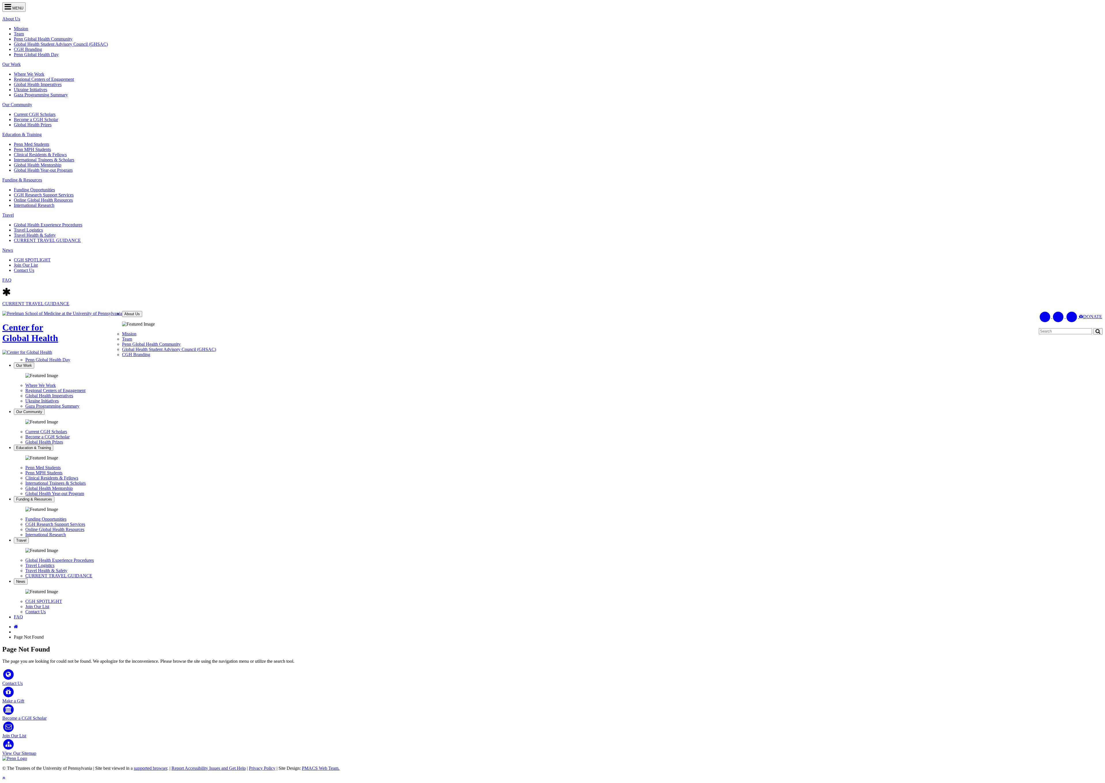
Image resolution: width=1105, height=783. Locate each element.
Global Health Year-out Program (43, 170)
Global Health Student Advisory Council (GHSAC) (61, 44)
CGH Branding (28, 49)
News (7, 250)
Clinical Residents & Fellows (40, 154)
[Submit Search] (1098, 331)
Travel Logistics (28, 230)
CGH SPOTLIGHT (32, 259)
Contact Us (24, 270)
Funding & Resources (22, 179)
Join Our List (26, 265)
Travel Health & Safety (35, 235)
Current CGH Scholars (35, 114)
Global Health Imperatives (38, 84)
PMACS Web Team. (321, 768)
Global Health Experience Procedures (48, 224)
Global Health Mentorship (37, 165)
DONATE (1092, 316)
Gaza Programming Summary (41, 94)
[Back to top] (3, 778)
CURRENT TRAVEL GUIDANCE (47, 240)
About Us (11, 18)
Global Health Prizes (33, 124)
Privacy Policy (262, 768)
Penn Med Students (31, 144)
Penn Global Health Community (43, 39)
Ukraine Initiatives (30, 89)
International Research (34, 205)
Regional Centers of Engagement (44, 79)
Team (19, 33)
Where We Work (29, 74)
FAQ (7, 280)
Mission (21, 28)
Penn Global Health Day (36, 54)
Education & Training (22, 134)
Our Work (11, 64)
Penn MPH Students (32, 149)
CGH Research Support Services (44, 194)
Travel (8, 215)
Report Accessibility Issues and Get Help (209, 768)
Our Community (17, 104)
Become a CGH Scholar (36, 119)
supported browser (150, 768)
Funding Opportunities (34, 189)
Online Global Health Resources (43, 200)
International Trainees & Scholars (44, 159)
